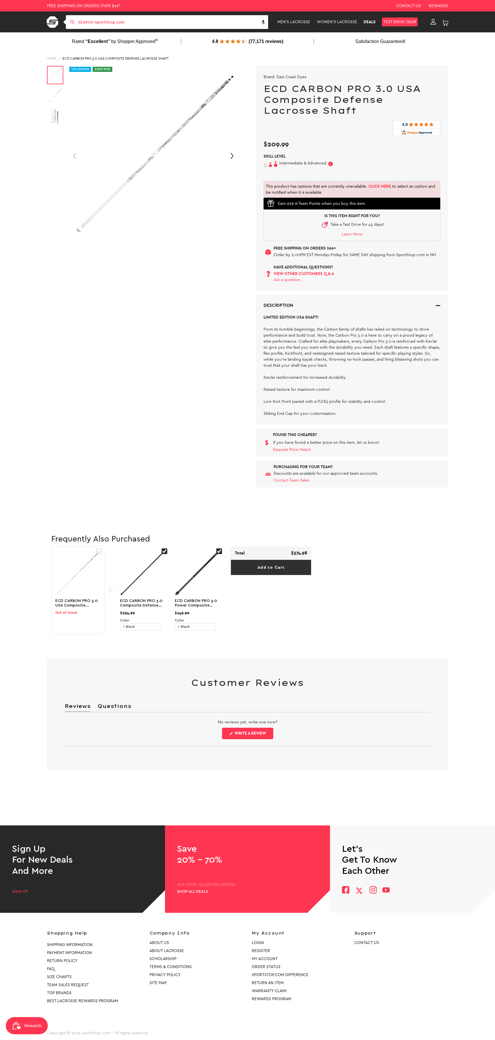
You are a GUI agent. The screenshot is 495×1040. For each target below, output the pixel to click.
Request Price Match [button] (292, 449)
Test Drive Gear (399, 21)
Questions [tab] (114, 707)
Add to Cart (271, 567)
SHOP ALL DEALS (192, 892)
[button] (263, 22)
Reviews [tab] (78, 707)
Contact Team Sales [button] (291, 480)
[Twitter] (359, 891)
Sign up (20, 892)
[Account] (433, 22)
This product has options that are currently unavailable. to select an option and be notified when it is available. (350, 189)
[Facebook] (345, 890)
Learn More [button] (352, 234)
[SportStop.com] (53, 22)
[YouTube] (386, 890)
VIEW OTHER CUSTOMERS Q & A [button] (304, 273)
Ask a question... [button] (289, 279)
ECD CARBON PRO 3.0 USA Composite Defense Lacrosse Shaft (115, 58)
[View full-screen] (230, 78)
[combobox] (172, 22)
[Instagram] (372, 890)
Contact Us (408, 5)
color (124, 620)
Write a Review (253, 735)
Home (51, 58)
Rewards (438, 5)
